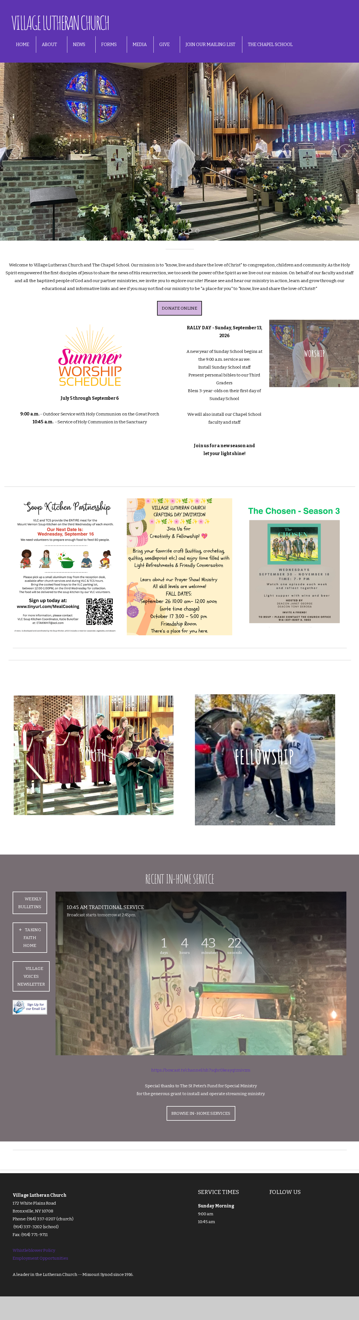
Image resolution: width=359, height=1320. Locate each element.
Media (140, 44)
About (50, 44)
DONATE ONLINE (179, 308)
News (79, 44)
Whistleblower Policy (34, 1250)
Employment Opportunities (40, 1258)
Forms (109, 44)
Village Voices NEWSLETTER (31, 976)
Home (22, 44)
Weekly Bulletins (30, 902)
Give (165, 44)
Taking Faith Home (32, 937)
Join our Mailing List (210, 44)
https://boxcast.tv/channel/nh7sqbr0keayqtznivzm (200, 1070)
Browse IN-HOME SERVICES (201, 1113)
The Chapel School (270, 44)
